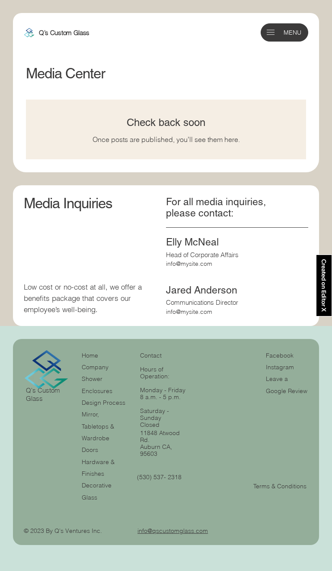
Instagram (280, 367)
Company (95, 367)
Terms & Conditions (280, 486)
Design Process (103, 402)
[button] (271, 32)
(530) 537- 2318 (159, 477)
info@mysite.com (189, 263)
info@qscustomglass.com (172, 530)
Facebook (280, 355)
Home (90, 355)
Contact (151, 355)
